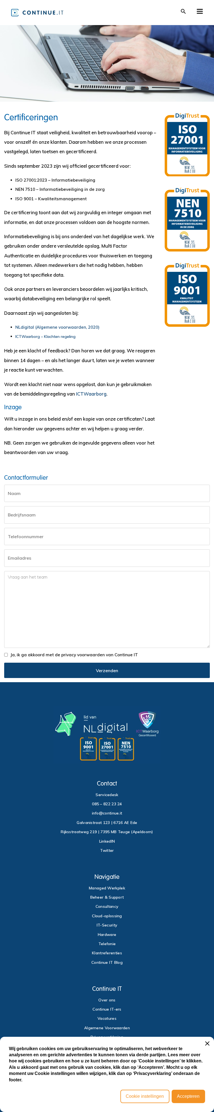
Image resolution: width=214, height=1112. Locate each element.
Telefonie (107, 943)
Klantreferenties (107, 952)
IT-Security (107, 925)
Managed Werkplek (107, 888)
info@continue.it (107, 813)
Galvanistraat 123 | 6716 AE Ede (107, 822)
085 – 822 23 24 (107, 803)
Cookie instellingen (145, 1096)
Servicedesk (107, 794)
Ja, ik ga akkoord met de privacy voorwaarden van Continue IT (74, 654)
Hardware (107, 934)
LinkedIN (107, 841)
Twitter (107, 850)
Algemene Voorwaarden (107, 1027)
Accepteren (188, 1096)
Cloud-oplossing (107, 915)
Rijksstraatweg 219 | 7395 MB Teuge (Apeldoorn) (107, 831)
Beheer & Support (107, 897)
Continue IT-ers (107, 1009)
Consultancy (107, 906)
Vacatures (107, 1018)
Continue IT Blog (107, 962)
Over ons (106, 1000)
